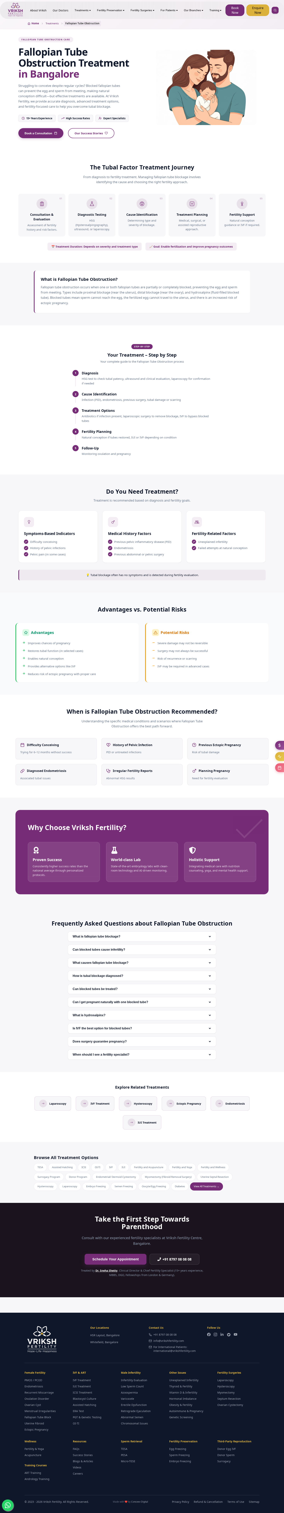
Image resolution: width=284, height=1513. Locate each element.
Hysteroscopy (45, 1186)
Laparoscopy (69, 1186)
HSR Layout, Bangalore (105, 1335)
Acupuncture (33, 1455)
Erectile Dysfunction (134, 1405)
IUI (123, 1167)
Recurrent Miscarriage (39, 1392)
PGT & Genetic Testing (87, 1417)
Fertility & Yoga (34, 1449)
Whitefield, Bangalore (104, 1342)
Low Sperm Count (132, 1386)
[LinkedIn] (222, 1335)
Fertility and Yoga (182, 1167)
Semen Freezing (124, 1186)
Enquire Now (258, 10)
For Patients (168, 10)
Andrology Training (37, 1479)
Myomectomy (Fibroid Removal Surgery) (168, 1177)
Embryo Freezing (96, 1186)
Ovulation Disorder (37, 1398)
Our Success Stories (89, 133)
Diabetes (180, 1186)
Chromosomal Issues (134, 1423)
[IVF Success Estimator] (279, 756)
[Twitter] (229, 1335)
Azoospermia (129, 1392)
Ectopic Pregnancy (36, 1429)
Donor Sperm (226, 1455)
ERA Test (78, 1411)
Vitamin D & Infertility (183, 1392)
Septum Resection (229, 1398)
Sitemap (254, 1502)
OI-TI (97, 1167)
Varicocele (127, 1398)
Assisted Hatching (62, 1167)
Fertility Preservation (109, 10)
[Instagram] (215, 1335)
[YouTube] (235, 1335)
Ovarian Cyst (33, 1405)
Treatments (81, 10)
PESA (124, 1455)
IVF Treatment (82, 1380)
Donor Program (78, 1177)
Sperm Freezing (179, 1455)
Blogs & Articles (83, 1461)
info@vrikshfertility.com (168, 1341)
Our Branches (192, 10)
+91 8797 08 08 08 (176, 1259)
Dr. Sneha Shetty (106, 1270)
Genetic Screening (181, 1417)
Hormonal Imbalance (182, 1398)
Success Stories (83, 1455)
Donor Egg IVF (226, 1449)
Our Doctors (60, 10)
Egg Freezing (177, 1449)
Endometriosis (34, 1386)
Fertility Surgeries (141, 10)
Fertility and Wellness (213, 1167)
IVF (111, 1167)
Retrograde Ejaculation (136, 1411)
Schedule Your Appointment (115, 1259)
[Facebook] (209, 1335)
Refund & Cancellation (208, 1502)
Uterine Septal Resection (215, 1177)
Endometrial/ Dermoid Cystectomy (116, 1177)
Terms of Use (235, 1502)
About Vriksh (38, 10)
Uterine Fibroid (34, 1423)
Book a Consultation (38, 133)
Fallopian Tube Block (38, 1417)
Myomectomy (226, 1392)
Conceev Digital (139, 1501)
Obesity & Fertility (180, 1405)
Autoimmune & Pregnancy (186, 1411)
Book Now (235, 10)
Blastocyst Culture (84, 1398)
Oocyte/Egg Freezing (154, 1186)
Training (214, 10)
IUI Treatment (82, 1386)
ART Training (33, 1473)
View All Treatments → (206, 1186)
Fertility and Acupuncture (148, 1167)
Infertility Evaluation (134, 1380)
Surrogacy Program (48, 1177)
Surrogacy (223, 1461)
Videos (77, 1467)
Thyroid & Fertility (180, 1386)
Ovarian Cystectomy (230, 1405)
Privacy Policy (180, 1502)
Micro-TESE (128, 1461)
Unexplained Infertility (183, 1380)
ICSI (84, 1167)
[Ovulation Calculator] (279, 767)
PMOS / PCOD (33, 1380)
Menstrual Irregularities (40, 1411)
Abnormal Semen (132, 1417)
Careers (78, 1473)
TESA (40, 1167)
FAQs (76, 1449)
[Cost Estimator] (279, 745)
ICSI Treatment (82, 1392)
